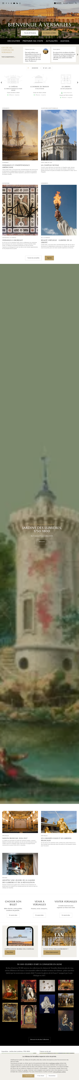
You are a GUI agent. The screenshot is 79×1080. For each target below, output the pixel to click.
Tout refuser (41, 1075)
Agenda (64, 41)
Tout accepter (28, 1075)
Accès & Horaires (30, 33)
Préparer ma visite (33, 41)
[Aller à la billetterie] (57, 3)
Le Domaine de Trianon (39, 87)
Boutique (65, 3)
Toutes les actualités (33, 258)
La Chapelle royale (50, 165)
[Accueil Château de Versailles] (39, 15)
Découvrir (13, 41)
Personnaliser (52, 1075)
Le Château (13, 87)
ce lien (26, 1070)
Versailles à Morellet (12, 240)
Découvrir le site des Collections (39, 1039)
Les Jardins (66, 87)
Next (77, 54)
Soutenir (71, 3)
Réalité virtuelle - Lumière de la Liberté (56, 241)
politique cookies (54, 1063)
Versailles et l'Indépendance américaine (16, 166)
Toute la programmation (8, 56)
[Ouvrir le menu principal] (3, 3)
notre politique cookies (59, 1071)
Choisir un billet (50, 33)
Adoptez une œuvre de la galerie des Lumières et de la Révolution (18, 881)
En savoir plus (13, 915)
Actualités (52, 41)
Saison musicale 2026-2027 (14, 838)
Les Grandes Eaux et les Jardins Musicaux (56, 839)
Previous (2, 82)
